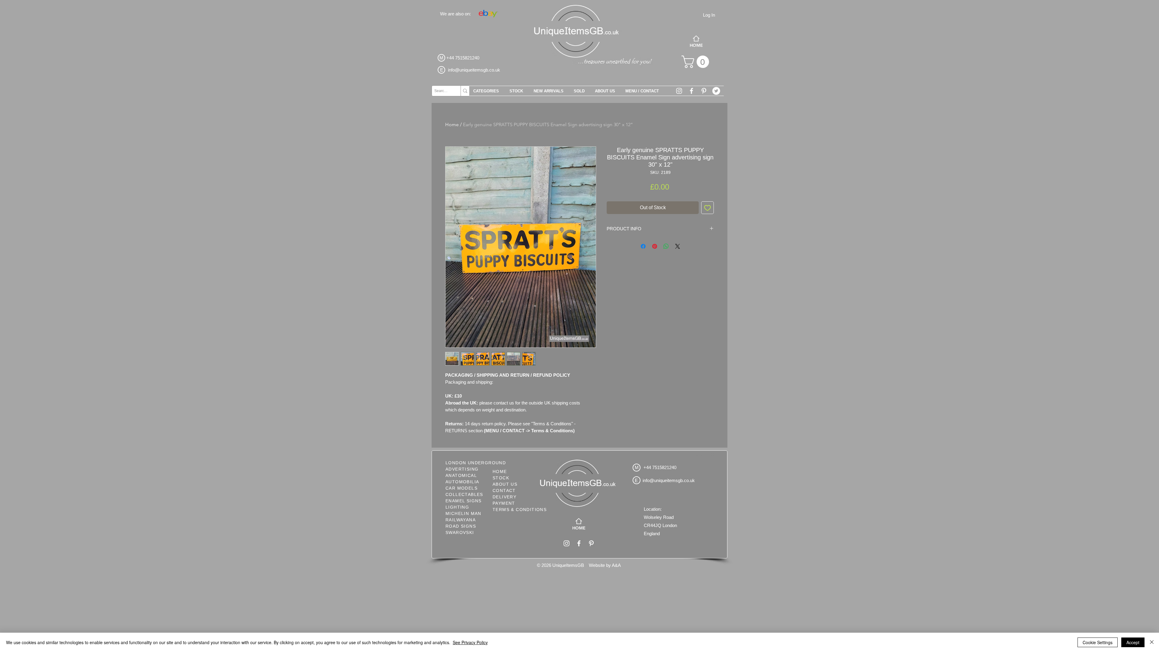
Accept (1132, 642)
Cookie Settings (1098, 642)
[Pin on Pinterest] (654, 246)
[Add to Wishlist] (707, 207)
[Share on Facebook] (643, 246)
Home (452, 124)
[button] (697, 62)
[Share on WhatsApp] (666, 246)
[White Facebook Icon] (691, 91)
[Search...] (465, 91)
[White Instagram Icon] (679, 91)
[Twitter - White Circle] (716, 91)
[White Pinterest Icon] (704, 91)
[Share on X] (677, 246)
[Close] (1151, 642)
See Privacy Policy (470, 642)
